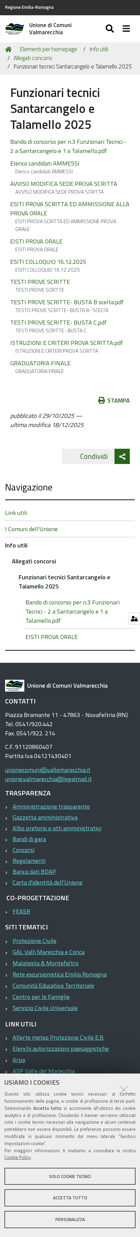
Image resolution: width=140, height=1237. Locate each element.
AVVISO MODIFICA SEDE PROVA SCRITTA (63, 183)
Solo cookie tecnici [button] (70, 1176)
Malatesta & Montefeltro (45, 963)
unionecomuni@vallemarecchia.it (47, 769)
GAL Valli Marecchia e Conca (49, 951)
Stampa (118, 400)
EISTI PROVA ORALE (36, 241)
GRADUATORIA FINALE (40, 363)
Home (9, 49)
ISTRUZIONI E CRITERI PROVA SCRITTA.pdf (66, 342)
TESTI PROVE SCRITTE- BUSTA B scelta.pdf (67, 302)
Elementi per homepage (48, 49)
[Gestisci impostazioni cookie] (134, 618)
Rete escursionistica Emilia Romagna (60, 974)
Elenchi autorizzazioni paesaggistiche (61, 1048)
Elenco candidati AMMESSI (45, 163)
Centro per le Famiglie (41, 996)
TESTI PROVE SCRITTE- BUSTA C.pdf (58, 322)
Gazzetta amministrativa (45, 817)
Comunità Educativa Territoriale (53, 985)
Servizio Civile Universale (45, 1007)
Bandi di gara (29, 839)
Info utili (98, 49)
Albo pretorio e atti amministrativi (57, 828)
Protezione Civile (34, 940)
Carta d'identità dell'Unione (48, 882)
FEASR (21, 911)
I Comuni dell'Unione (31, 529)
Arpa (19, 1059)
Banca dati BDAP (34, 871)
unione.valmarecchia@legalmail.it (48, 779)
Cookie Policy (17, 1157)
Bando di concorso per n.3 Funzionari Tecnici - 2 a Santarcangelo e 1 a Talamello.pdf (68, 146)
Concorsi (23, 849)
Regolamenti (29, 860)
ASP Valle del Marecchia (44, 1071)
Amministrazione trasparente (51, 806)
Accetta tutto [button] (70, 1197)
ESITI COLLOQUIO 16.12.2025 (48, 261)
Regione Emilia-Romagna (29, 7)
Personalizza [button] (70, 1219)
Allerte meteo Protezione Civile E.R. (58, 1037)
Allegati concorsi (33, 58)
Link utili (16, 512)
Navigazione (28, 487)
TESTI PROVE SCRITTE (40, 281)
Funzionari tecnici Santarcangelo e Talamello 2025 (64, 582)
